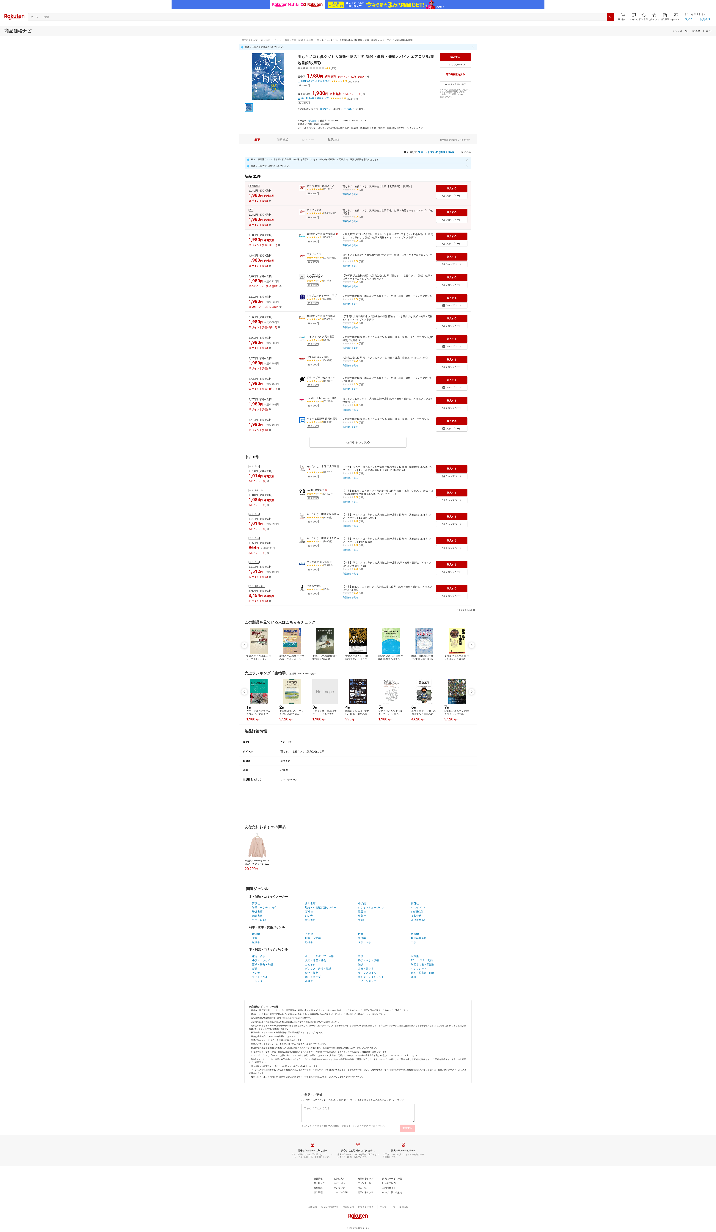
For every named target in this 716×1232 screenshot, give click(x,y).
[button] (634, 17)
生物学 (310, 40)
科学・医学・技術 (294, 40)
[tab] (257, 139)
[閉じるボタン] (473, 47)
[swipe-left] (244, 645)
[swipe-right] (472, 645)
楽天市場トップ (249, 40)
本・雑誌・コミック (271, 40)
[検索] (610, 17)
